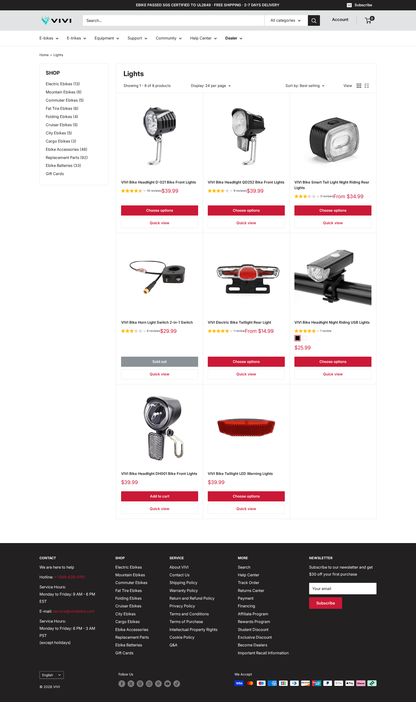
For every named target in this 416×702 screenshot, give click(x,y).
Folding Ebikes (128, 598)
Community (166, 38)
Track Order (248, 582)
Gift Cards (55, 173)
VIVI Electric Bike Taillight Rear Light (239, 322)
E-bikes (46, 38)
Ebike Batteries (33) (63, 165)
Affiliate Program (253, 613)
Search (244, 567)
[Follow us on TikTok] (176, 683)
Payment (246, 598)
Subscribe (363, 5)
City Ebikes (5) (59, 133)
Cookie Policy (182, 637)
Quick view (159, 223)
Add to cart (159, 496)
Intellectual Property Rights (193, 629)
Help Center (201, 38)
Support (135, 38)
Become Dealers (252, 645)
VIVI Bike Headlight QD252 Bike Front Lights (246, 182)
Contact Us (179, 574)
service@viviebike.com (74, 611)
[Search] (314, 20)
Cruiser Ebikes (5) (62, 124)
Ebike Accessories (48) (66, 149)
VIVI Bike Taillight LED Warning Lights (240, 473)
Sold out (159, 361)
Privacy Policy (182, 606)
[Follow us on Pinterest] (158, 683)
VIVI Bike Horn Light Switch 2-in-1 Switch (157, 322)
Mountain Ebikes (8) (64, 92)
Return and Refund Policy (191, 598)
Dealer (231, 38)
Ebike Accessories (131, 629)
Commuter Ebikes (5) (65, 100)
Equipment (104, 38)
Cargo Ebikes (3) (61, 141)
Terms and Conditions (189, 613)
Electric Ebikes (128, 567)
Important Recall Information (263, 652)
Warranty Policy (183, 590)
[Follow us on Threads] (140, 683)
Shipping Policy (183, 582)
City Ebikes (125, 613)
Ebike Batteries (128, 645)
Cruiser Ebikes (128, 606)
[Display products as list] (367, 86)
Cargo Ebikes (127, 621)
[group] (141, 191)
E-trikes (74, 38)
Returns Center (251, 590)
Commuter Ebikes (131, 582)
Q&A (173, 645)
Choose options (159, 210)
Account (340, 19)
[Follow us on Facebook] (121, 683)
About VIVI (178, 567)
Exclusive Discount (255, 637)
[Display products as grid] (359, 86)
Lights (58, 55)
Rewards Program (254, 621)
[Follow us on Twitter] (131, 683)
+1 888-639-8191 (69, 577)
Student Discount (253, 629)
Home (44, 55)
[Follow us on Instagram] (149, 683)
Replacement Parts (132, 637)
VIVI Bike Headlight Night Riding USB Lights (332, 322)
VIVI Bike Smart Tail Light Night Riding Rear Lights (331, 185)
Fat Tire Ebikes (128, 590)
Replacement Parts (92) (67, 157)
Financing (246, 606)
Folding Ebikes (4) (62, 116)
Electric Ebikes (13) (63, 83)
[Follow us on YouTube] (167, 683)
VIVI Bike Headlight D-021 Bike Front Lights (158, 182)
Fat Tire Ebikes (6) (62, 108)
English (47, 675)
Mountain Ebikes (130, 574)
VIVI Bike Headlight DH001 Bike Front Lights (159, 473)
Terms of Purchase (186, 621)
